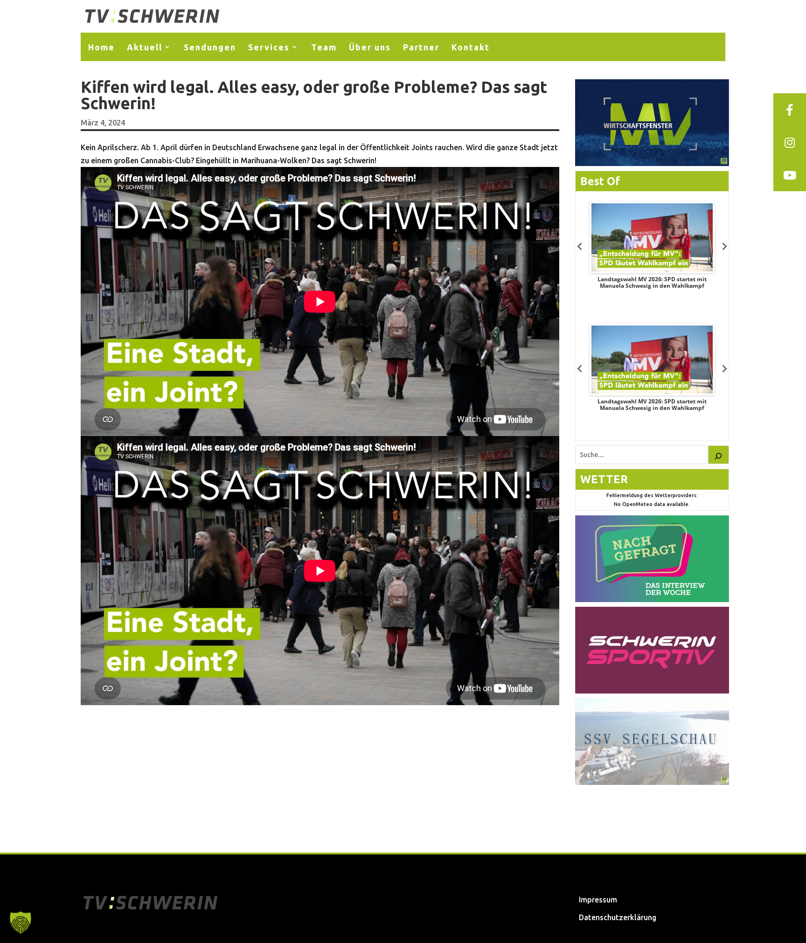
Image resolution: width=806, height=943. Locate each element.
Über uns (370, 47)
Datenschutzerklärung (617, 917)
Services (269, 47)
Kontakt (471, 47)
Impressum (598, 899)
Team (324, 47)
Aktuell (144, 47)
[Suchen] (719, 454)
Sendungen (210, 47)
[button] (20, 922)
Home (101, 47)
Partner (421, 47)
